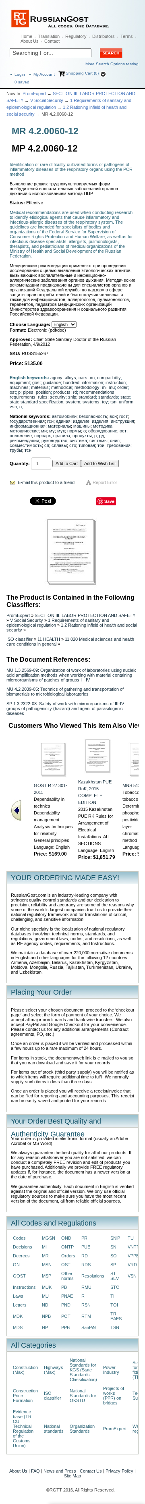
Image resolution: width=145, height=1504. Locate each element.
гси (50, 421)
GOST (19, 1275)
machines (19, 387)
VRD (132, 1264)
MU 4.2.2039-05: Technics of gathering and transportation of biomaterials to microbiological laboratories (65, 691)
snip (72, 397)
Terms (126, 36)
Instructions (24, 1287)
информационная (28, 426)
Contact (52, 41)
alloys (70, 377)
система (78, 440)
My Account (44, 74)
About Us (30, 41)
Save (109, 501)
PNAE (67, 1296)
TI (112, 1296)
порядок (42, 435)
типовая (87, 445)
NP (45, 1327)
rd (75, 392)
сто (72, 445)
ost (13, 392)
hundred (71, 382)
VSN (132, 1275)
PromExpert (34, 93)
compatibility (109, 377)
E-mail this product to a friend (46, 482)
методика (102, 426)
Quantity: (20, 463)
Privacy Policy (119, 1471)
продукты (82, 435)
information (92, 382)
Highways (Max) (53, 1370)
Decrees (21, 1255)
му (52, 430)
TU (131, 1238)
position (43, 392)
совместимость (26, 445)
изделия (100, 421)
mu (112, 387)
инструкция (122, 421)
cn (92, 377)
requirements (22, 397)
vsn (13, 406)
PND (65, 1304)
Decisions (22, 1246)
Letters (20, 1304)
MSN (47, 1264)
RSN (86, 1304)
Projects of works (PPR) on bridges (113, 1395)
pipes (28, 392)
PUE (85, 1246)
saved (21, 82)
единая (63, 421)
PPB (65, 1327)
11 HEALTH (48, 639)
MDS (18, 1327)
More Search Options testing (112, 64)
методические (24, 430)
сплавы (59, 445)
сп (46, 445)
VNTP (133, 1246)
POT (65, 1316)
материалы (59, 426)
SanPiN (88, 1327)
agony (56, 377)
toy (105, 401)
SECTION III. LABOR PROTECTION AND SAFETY (85, 615)
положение (21, 435)
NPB (46, 1316)
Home (26, 36)
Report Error (105, 482)
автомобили (64, 416)
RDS (86, 1264)
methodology (87, 387)
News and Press (60, 1471)
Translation (49, 36)
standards (108, 397)
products (61, 392)
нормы (74, 430)
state (125, 397)
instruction (116, 382)
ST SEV (114, 1276)
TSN (114, 1327)
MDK (18, 1316)
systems (91, 401)
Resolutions (92, 1275)
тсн (28, 450)
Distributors (103, 36)
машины (82, 426)
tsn (113, 401)
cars (83, 377)
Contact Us (91, 1471)
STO (115, 1287)
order (122, 387)
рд (101, 435)
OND (66, 1238)
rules (43, 397)
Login (19, 74)
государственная (27, 421)
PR (84, 1238)
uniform (126, 401)
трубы (16, 450)
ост (123, 430)
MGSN (48, 1238)
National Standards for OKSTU (83, 1395)
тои (100, 445)
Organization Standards (82, 1428)
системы (98, 440)
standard (87, 397)
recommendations (96, 392)
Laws (18, 1296)
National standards (54, 1428)
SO (113, 1255)
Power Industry (111, 1370)
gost (36, 382)
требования (118, 445)
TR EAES (116, 1316)
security (58, 397)
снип (115, 440)
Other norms (67, 1276)
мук (61, 430)
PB (64, 1287)
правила (61, 435)
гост (123, 416)
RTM (86, 1316)
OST (65, 1264)
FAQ (35, 1471)
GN (16, 1264)
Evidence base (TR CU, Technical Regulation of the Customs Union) (23, 1428)
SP (113, 1264)
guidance (52, 382)
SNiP (115, 1238)
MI (44, 1246)
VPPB (133, 1255)
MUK (47, 1287)
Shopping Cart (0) (82, 73)
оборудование (102, 430)
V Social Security (46, 100)
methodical (61, 387)
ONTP (67, 1246)
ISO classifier (19, 639)
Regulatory (76, 36)
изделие (81, 421)
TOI (114, 1304)
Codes (19, 1238)
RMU (86, 1287)
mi (104, 387)
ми (44, 430)
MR (45, 1255)
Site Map (72, 1475)
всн (113, 416)
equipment (20, 382)
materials (40, 387)
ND (45, 1304)
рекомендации (24, 440)
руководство (54, 440)
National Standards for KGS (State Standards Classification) (83, 1370)
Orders (68, 1255)
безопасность (93, 416)
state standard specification (36, 401)
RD (84, 1255)
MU (45, 1296)
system (73, 401)
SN (113, 1246)
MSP (46, 1275)
